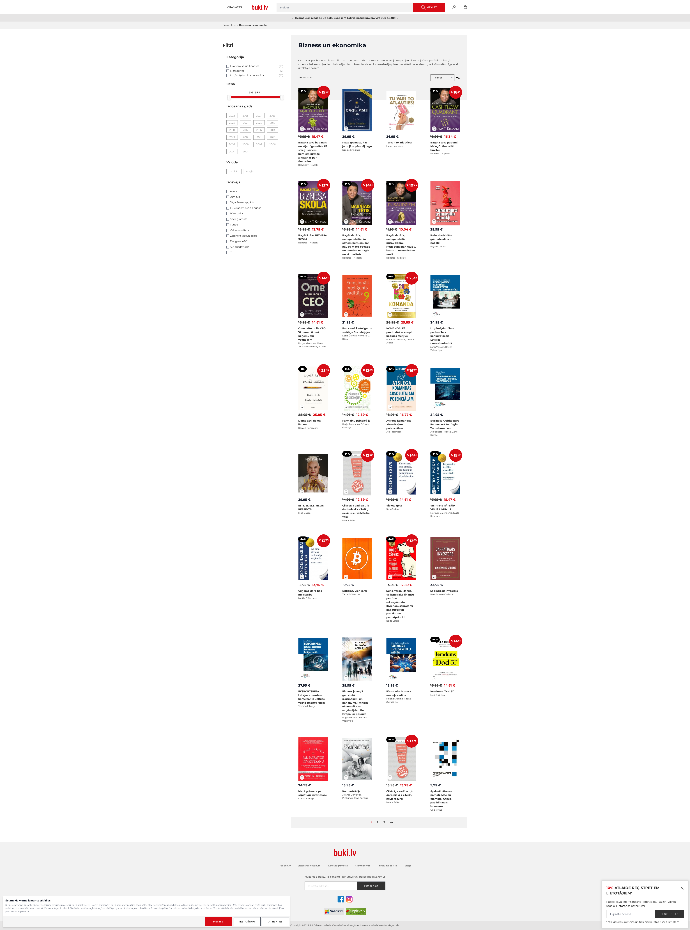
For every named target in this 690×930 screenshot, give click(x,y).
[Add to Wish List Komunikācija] (346, 777)
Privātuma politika (387, 865)
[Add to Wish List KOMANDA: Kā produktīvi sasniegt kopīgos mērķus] (390, 314)
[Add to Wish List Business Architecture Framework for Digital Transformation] (434, 406)
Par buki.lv (285, 865)
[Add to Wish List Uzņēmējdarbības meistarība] (302, 577)
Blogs (408, 865)
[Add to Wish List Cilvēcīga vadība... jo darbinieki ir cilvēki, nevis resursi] (390, 777)
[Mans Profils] (454, 7)
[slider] (229, 97)
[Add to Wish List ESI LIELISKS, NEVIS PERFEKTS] (302, 491)
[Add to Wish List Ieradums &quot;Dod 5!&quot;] (434, 677)
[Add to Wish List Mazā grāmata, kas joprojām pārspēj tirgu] (346, 128)
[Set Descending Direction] (458, 77)
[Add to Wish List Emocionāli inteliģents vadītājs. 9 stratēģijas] (346, 314)
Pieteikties (371, 885)
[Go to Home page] (261, 7)
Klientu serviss (362, 865)
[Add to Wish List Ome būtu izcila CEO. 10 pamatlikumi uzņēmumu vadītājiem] (302, 314)
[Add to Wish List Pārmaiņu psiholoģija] (346, 406)
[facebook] (340, 899)
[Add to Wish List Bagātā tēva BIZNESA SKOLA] (302, 221)
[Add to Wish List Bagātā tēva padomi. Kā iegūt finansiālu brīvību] (434, 128)
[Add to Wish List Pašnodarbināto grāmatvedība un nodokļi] (434, 221)
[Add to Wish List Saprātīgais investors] (434, 577)
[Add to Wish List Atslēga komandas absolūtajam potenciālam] (390, 406)
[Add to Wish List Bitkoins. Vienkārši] (346, 577)
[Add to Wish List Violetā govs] (390, 491)
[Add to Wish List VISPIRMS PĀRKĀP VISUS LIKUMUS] (434, 491)
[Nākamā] (391, 822)
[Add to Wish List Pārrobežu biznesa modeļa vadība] (390, 677)
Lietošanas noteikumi (630, 906)
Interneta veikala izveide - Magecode (379, 925)
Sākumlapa (229, 25)
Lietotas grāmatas (338, 865)
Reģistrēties (669, 914)
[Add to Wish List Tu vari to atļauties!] (390, 128)
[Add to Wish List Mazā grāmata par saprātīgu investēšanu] (302, 777)
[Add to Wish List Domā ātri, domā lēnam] (302, 406)
